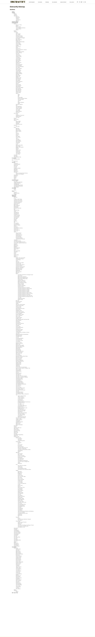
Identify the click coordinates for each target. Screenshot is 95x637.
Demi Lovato (18, 46)
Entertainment (32, 2)
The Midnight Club (21, 506)
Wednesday (20, 515)
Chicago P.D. (16, 214)
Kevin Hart (18, 63)
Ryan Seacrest (18, 90)
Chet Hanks (18, 42)
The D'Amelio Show (19, 388)
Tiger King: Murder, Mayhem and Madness (26, 511)
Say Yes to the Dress (22, 409)
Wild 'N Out (18, 423)
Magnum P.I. (16, 245)
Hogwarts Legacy (17, 168)
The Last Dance (21, 99)
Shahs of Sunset (21, 283)
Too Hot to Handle (21, 512)
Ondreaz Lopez (19, 577)
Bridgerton (20, 473)
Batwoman (16, 204)
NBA (18, 95)
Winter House (20, 299)
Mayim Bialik (18, 75)
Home (13, 11)
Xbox (15, 179)
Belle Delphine (18, 552)
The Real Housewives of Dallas (23, 289)
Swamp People (18, 373)
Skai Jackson (18, 580)
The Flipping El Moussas (20, 238)
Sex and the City (17, 430)
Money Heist (20, 485)
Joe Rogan (18, 57)
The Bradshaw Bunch (20, 382)
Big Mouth (20, 471)
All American (18, 259)
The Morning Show (21, 440)
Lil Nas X (17, 143)
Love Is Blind (20, 482)
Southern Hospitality (21, 285)
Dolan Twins (18, 560)
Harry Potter (16, 119)
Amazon (15, 192)
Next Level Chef (19, 353)
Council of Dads (17, 215)
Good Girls (16, 226)
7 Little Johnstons (21, 397)
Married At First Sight (20, 345)
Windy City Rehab (19, 424)
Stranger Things (21, 498)
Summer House (21, 286)
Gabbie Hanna (18, 562)
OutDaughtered (21, 408)
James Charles (18, 566)
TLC (16, 394)
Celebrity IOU (18, 233)
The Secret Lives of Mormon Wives (24, 469)
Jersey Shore (18, 331)
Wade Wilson (16, 187)
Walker (15, 541)
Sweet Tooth (20, 500)
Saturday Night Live (17, 427)
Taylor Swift (18, 152)
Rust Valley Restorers (20, 361)
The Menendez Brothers (18, 186)
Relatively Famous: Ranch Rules (22, 356)
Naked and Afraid (19, 352)
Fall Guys (15, 166)
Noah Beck (18, 576)
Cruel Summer (16, 217)
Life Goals (14, 188)
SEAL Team (16, 428)
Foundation (20, 438)
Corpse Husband (17, 164)
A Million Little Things (18, 199)
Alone (17, 260)
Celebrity (15, 31)
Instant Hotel (20, 480)
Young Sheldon (16, 545)
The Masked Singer (19, 392)
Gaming (13, 162)
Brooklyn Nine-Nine (17, 208)
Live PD (17, 337)
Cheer (15, 211)
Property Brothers (19, 237)
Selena (17, 149)
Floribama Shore (19, 317)
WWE (19, 103)
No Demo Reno (19, 236)
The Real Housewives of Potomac (24, 294)
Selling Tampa (18, 362)
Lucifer (19, 484)
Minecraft (15, 170)
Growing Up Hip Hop (20, 323)
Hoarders (17, 325)
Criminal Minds (16, 216)
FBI (14, 222)
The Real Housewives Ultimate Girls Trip (25, 296)
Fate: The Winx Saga (21, 476)
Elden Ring (16, 165)
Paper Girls (20, 523)
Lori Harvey (18, 572)
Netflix (17, 470)
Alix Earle (17, 549)
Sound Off (14, 195)
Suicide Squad (18, 116)
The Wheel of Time (21, 527)
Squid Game (20, 497)
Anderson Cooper (19, 35)
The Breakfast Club (17, 157)
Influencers (54, 2)
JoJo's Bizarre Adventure (20, 27)
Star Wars (15, 156)
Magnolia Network (19, 343)
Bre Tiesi (17, 300)
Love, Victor (20, 444)
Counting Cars (18, 307)
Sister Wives (20, 411)
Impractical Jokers (19, 329)
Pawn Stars (18, 354)
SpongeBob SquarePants (18, 434)
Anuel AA (17, 16)
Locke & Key (20, 481)
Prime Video (18, 521)
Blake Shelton (18, 130)
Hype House (18, 563)
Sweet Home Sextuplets (22, 412)
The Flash (17, 117)
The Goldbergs (16, 531)
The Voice (16, 539)
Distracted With (17, 159)
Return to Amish (19, 358)
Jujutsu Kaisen (18, 28)
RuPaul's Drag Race (19, 360)
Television (40, 2)
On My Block (20, 488)
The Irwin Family (19, 107)
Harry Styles (18, 137)
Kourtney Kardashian (20, 66)
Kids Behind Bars (19, 335)
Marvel (15, 120)
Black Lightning (17, 205)
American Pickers (19, 265)
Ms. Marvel (20, 445)
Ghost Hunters (18, 320)
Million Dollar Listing (21, 281)
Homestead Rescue (19, 327)
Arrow (17, 114)
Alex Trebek (18, 34)
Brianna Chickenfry (19, 553)
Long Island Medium (19, 338)
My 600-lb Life (20, 406)
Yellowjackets (16, 543)
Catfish (17, 303)
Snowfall (15, 433)
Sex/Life (19, 494)
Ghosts (15, 225)
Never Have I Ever (21, 487)
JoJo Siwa (18, 569)
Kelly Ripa (17, 61)
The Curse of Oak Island (20, 387)
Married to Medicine (21, 280)
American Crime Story (18, 200)
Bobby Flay (18, 40)
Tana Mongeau (18, 583)
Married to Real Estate (20, 346)
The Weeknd (18, 153)
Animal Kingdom (17, 203)
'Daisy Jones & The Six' (22, 522)
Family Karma (20, 279)
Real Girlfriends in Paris (22, 282)
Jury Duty (17, 333)
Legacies (15, 243)
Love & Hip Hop (19, 339)
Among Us (16, 163)
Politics (15, 194)
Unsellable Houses (19, 421)
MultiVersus (16, 171)
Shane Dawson (18, 579)
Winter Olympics (21, 102)
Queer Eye (20, 491)
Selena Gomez (18, 91)
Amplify (13, 12)
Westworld (20, 463)
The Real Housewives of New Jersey (24, 292)
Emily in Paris (20, 475)
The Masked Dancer (19, 391)
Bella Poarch (18, 550)
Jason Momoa (18, 55)
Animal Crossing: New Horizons (22, 173)
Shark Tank (16, 432)
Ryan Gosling (18, 88)
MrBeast (17, 574)
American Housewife (18, 202)
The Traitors (20, 520)
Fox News (16, 181)
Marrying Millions (19, 347)
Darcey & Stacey (21, 400)
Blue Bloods (16, 207)
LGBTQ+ (15, 14)
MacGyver (16, 244)
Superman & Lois (19, 124)
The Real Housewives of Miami (23, 291)
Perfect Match (20, 490)
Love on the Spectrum (22, 483)
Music (15, 127)
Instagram (18, 564)
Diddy (17, 47)
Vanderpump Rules (21, 298)
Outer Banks (20, 489)
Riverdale (15, 425)
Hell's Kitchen (18, 324)
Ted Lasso (20, 439)
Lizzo (17, 144)
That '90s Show (21, 501)
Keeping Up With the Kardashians (22, 334)
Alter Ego (17, 261)
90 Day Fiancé (20, 398)
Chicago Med (16, 213)
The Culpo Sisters (21, 413)
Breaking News (15, 21)
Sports (17, 93)
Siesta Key (18, 365)
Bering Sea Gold (19, 269)
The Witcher (20, 510)
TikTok (17, 591)
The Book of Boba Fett (22, 448)
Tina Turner (18, 154)
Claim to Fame (18, 306)
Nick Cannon (18, 79)
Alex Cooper (18, 33)
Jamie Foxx (18, 54)
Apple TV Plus (18, 437)
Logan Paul (18, 571)
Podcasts (15, 155)
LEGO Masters (18, 235)
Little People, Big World (22, 405)
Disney (15, 118)
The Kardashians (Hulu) (22, 468)
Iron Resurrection (19, 330)
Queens (15, 255)
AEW (19, 94)
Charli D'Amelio (19, 555)
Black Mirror (20, 472)
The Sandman (20, 508)
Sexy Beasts (20, 495)
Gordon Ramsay (19, 52)
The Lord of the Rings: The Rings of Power (26, 525)
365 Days (17, 126)
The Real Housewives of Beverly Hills (25, 288)
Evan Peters (18, 50)
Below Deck (20, 275)
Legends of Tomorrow (20, 115)
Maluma (17, 20)
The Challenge (18, 384)
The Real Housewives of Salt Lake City (25, 295)
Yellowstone (16, 544)
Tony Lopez (18, 585)
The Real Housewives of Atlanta (24, 287)
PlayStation (16, 175)
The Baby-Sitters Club (22, 502)
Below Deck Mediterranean (23, 277)
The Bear (15, 529)
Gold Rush (18, 321)
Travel (15, 190)
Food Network (16, 223)
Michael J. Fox (18, 77)
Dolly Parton (18, 48)
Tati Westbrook (19, 106)
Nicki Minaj (18, 80)
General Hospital (17, 224)
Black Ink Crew (18, 271)
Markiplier (16, 169)
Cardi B (17, 133)
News (13, 191)
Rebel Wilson (18, 86)
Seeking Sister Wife (21, 410)
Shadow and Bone (21, 496)
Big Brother (18, 270)
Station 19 (16, 435)
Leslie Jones (18, 71)
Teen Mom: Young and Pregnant (22, 377)
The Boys (19, 524)
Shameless (16, 431)
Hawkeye (19, 442)
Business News (16, 193)
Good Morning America (18, 227)
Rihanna (17, 148)
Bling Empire (16, 206)
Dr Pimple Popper (21, 402)
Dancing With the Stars (20, 308)
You (18, 516)
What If (19, 451)
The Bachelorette (19, 381)
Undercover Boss (19, 419)
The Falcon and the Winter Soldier (24, 449)
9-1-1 (15, 198)
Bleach (17, 25)
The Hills (17, 390)
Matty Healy (18, 146)
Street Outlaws (18, 371)
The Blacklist (16, 530)
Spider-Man (18, 122)
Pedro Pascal (18, 84)
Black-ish (17, 272)
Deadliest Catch (19, 310)
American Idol (18, 263)
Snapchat (17, 581)
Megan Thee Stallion (19, 147)
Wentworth (16, 542)
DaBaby (17, 45)
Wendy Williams (19, 111)
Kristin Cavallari (19, 68)
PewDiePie (18, 578)
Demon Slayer (18, 26)
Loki (18, 443)
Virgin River (20, 514)
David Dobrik (18, 558)
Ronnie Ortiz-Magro (19, 87)
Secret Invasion (21, 446)
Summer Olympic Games (22, 98)
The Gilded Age (21, 458)
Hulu (17, 464)
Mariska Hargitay (19, 73)
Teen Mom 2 (18, 374)
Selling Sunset (20, 492)
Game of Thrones (21, 455)
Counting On (20, 399)
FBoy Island (20, 454)
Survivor (17, 372)
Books (15, 30)
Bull (14, 209)
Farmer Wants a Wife (20, 314)
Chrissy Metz (18, 43)
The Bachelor (18, 380)
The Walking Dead (17, 540)
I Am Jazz (20, 403)
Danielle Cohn (18, 557)
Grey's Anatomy (17, 229)
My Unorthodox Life (19, 351)
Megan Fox (18, 76)
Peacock (17, 517)
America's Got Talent (20, 262)
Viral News (14, 547)
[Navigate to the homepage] (18, 2)
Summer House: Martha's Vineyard (24, 519)
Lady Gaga (18, 142)
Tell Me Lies (20, 466)
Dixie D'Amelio (18, 559)
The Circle (18, 385)
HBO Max (17, 452)
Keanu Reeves (18, 60)
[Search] (77, 2)
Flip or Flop (18, 316)
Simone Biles (20, 97)
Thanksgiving (16, 184)
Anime (15, 23)
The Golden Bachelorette (20, 389)
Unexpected (20, 415)
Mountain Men (18, 350)
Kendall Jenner (18, 62)
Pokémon (15, 176)
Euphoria (15, 221)
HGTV (15, 231)
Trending (47, 2)
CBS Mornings (16, 210)
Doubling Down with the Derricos (24, 401)
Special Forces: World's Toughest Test (23, 368)
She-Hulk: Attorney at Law (23, 447)
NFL (18, 96)
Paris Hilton (18, 82)
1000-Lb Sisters (21, 396)
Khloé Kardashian (19, 64)
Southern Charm (21, 284)
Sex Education (20, 493)
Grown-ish (16, 230)
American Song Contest (20, 266)
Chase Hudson (18, 556)
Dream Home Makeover (20, 312)
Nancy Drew (16, 248)
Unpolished (18, 420)
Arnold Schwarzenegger (20, 37)
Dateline (15, 219)
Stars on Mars (18, 369)
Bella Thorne (18, 551)
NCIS (15, 249)
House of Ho (18, 328)
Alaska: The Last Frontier (20, 257)
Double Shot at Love (20, 311)
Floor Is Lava (20, 478)
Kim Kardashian (19, 65)
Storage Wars (18, 370)
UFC (18, 101)
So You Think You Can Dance (21, 367)
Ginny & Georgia (21, 479)
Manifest (15, 246)
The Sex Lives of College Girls (23, 461)
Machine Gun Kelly (19, 145)
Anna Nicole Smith (19, 36)
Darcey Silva (18, 309)
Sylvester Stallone (19, 104)
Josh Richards (18, 570)
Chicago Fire (16, 212)
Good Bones (18, 322)
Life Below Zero (19, 336)
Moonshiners (18, 349)
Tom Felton (18, 110)
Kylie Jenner (18, 69)
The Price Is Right (17, 533)
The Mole (19, 507)
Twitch (15, 178)
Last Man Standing (17, 240)
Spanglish (15, 15)
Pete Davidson (18, 85)
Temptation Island (19, 378)
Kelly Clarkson (18, 141)
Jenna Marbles (18, 568)
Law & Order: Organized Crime (19, 241)
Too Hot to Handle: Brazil (20, 417)
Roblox (15, 177)
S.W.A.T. (15, 426)
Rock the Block (18, 359)
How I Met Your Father (22, 465)
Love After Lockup (19, 340)
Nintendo (15, 172)
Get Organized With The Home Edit (22, 319)
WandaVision (20, 450)
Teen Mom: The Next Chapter (21, 376)
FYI (12, 160)
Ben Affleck (18, 38)
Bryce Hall (18, 554)
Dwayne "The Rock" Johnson (21, 49)
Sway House (18, 582)
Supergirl (17, 123)
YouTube (17, 587)
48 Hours (15, 197)
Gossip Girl (16, 228)
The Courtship (18, 386)
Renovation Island (19, 357)
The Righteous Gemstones (23, 460)
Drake (17, 135)
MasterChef (18, 348)
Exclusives (14, 158)
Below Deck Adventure (22, 276)
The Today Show (17, 537)
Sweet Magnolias (21, 499)
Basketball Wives (19, 268)
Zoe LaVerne (18, 588)
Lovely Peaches (19, 573)
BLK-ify (15, 13)
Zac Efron (17, 112)
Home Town (18, 326)
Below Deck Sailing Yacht (22, 278)
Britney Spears (18, 131)
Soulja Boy (18, 151)
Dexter (15, 220)
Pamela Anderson (19, 81)
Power (15, 253)
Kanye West (18, 59)
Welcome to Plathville (22, 416)
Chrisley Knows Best (19, 305)
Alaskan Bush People (20, 258)
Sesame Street (16, 429)
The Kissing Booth (21, 505)
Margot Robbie (18, 72)
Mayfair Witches (17, 247)
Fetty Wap (18, 136)
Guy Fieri (17, 53)
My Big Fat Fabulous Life (22, 407)
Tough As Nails (18, 418)
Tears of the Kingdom (20, 174)
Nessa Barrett (18, 78)
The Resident (16, 534)
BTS (16, 132)
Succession (16, 528)
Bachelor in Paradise (19, 267)
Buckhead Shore (19, 301)
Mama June (18, 344)
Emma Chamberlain (19, 561)
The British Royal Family (18, 185)
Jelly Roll (17, 139)
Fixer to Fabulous (19, 315)
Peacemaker (20, 457)
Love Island (18, 341)
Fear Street (20, 477)
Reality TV (16, 256)
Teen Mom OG (18, 375)
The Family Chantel (21, 414)
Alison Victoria (18, 232)
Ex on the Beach (19, 313)
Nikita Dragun (18, 575)
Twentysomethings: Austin (23, 513)
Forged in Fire (18, 318)
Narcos (19, 486)
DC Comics (16, 113)
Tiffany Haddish (19, 108)
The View (15, 538)
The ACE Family (19, 584)
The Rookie (16, 535)
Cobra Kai (20, 474)
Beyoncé (17, 128)
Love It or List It (19, 342)
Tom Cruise (18, 109)
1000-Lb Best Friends (22, 395)
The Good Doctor (17, 532)
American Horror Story (18, 201)
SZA (16, 105)
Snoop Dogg (18, 92)
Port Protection (19, 355)
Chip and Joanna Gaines (20, 304)
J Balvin (17, 18)
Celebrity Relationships (20, 41)
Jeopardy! (16, 239)
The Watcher (20, 509)
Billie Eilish (18, 129)
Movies (15, 125)
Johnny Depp (18, 58)
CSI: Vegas (16, 218)
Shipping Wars (18, 364)
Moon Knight (18, 121)
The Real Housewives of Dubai (23, 290)
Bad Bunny (18, 17)
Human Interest (63, 2)
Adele (17, 32)
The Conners (20, 467)
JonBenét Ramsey (17, 183)
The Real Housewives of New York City (25, 293)
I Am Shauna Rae (21, 404)
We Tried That (15, 592)
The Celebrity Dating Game (21, 383)
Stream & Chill (16, 436)
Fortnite (15, 167)
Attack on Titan (19, 24)
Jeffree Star (18, 567)
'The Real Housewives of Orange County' (25, 274)
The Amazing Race (19, 379)
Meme (15, 589)
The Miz (19, 100)
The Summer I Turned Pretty (23, 526)
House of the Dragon (22, 456)
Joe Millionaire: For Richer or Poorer (22, 332)
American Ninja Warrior (20, 264)
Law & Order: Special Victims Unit (20, 242)
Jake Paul (17, 565)
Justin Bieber (18, 140)
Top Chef (19, 297)
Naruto (17, 29)
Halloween (16, 161)
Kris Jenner (18, 67)
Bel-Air (19, 518)
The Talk (15, 536)
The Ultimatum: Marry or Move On (22, 393)
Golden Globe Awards (20, 51)
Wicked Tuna (18, 422)
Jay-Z (17, 138)
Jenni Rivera (18, 19)
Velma (19, 462)
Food (15, 189)
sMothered (18, 366)
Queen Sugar (16, 254)
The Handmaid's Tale (22, 504)
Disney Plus (18, 441)
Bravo (17, 273)
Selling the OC (18, 363)
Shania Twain (18, 150)
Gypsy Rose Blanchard (18, 182)
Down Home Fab (19, 234)
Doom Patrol (20, 453)
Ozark (15, 252)
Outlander (16, 251)
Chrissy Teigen (18, 44)
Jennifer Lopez (18, 56)
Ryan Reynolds (18, 89)
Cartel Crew (18, 302)
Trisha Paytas (18, 586)
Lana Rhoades (18, 70)
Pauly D (17, 83)
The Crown (20, 503)
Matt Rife (17, 74)
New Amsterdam (17, 250)
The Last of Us (20, 459)
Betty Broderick (19, 39)
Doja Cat (17, 134)
